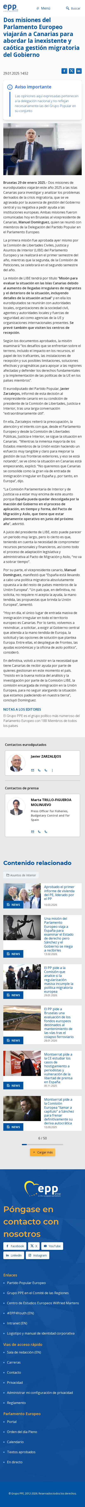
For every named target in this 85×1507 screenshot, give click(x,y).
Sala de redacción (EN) (24, 1352)
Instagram (40, 1255)
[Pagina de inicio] (10, 8)
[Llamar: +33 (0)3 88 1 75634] (45, 770)
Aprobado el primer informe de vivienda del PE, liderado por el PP (59, 893)
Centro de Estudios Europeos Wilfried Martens (43, 1303)
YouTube (55, 1246)
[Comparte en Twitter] (71, 71)
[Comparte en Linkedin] (79, 71)
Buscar (75, 8)
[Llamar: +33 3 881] (45, 831)
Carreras (14, 1362)
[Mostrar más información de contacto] (52, 770)
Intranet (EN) (17, 1323)
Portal (12, 1421)
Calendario (15, 1442)
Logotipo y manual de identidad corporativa (40, 1333)
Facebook (17, 1246)
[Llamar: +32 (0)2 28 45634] (39, 770)
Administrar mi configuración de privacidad (40, 1392)
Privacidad (15, 1382)
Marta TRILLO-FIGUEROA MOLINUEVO (51, 802)
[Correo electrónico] (32, 770)
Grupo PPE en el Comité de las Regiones (38, 1293)
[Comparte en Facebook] (64, 71)
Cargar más (45, 1152)
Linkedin (16, 1255)
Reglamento (16, 1402)
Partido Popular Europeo (26, 1283)
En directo (14, 1462)
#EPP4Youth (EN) (20, 1313)
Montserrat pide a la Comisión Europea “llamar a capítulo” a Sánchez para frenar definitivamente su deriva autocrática (59, 1111)
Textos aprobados (21, 1452)
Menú (45, 8)
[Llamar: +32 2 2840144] (39, 831)
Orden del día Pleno (22, 1432)
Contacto (14, 1372)
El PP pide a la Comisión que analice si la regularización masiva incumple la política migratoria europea (58, 980)
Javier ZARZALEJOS (46, 756)
